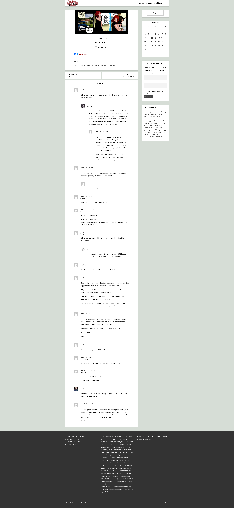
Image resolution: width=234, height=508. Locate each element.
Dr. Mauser (90, 250)
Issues (145, 129)
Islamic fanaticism (158, 127)
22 (166, 42)
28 (162, 45)
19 (155, 42)
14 (162, 38)
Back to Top (164, 502)
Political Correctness (159, 132)
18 (152, 42)
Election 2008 (147, 121)
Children (159, 114)
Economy (161, 120)
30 (145, 49)
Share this (83, 54)
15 (166, 38)
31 (149, 49)
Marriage (153, 129)
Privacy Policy (142, 437)
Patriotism (149, 132)
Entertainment (156, 121)
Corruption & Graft (149, 118)
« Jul (146, 53)
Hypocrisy (150, 125)
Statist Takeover (155, 138)
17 (149, 42)
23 (145, 45)
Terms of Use (154, 437)
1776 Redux (147, 111)
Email (145, 82)
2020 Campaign (155, 111)
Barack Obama (152, 114)
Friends (160, 123)
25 (152, 45)
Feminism (146, 123)
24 (149, 45)
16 (145, 42)
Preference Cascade (154, 134)
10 (149, 38)
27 (159, 45)
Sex (149, 138)
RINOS (145, 138)
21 (162, 42)
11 (152, 38)
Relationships (112, 65)
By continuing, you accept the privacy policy (153, 92)
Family (88, 65)
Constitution (156, 116)
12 (155, 38)
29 (166, 45)
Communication (148, 116)
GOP (164, 123)
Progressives (103, 65)
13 (159, 38)
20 (159, 42)
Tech (162, 138)
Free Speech (153, 123)
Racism (154, 136)
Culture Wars (81, 65)
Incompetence (148, 127)
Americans (147, 112)
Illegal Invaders (158, 125)
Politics (146, 134)
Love (149, 129)
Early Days (155, 120)
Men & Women (94, 65)
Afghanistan (163, 111)
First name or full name (151, 74)
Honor (145, 125)
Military (160, 130)
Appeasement (154, 112)
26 (155, 45)
